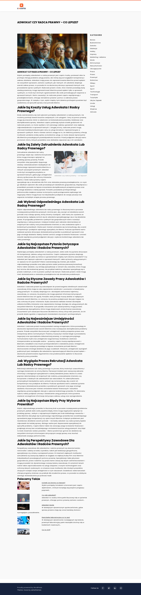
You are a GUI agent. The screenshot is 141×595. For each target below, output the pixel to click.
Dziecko (93, 46)
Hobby (92, 51)
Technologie (95, 92)
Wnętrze (93, 109)
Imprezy (93, 54)
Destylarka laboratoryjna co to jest (56, 517)
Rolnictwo (94, 80)
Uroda (92, 103)
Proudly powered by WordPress (29, 587)
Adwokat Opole (48, 505)
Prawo (92, 74)
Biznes (92, 40)
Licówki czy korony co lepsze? (53, 483)
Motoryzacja (95, 63)
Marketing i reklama (98, 57)
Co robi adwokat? (49, 495)
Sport (92, 86)
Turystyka (94, 97)
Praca (92, 72)
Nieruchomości (96, 66)
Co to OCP (46, 530)
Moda (92, 60)
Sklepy (92, 83)
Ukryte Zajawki (96, 100)
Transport (94, 95)
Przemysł (93, 77)
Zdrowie (93, 112)
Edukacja (93, 48)
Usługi (92, 106)
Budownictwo (95, 43)
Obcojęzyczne (95, 69)
